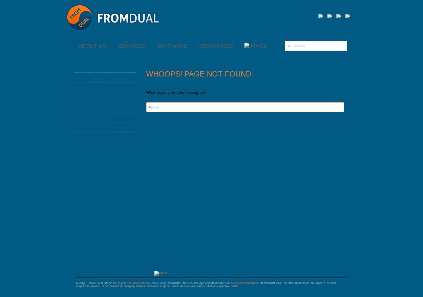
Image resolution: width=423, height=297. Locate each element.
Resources (215, 46)
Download (93, 117)
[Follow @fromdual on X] (160, 272)
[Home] (113, 34)
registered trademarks (132, 283)
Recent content (102, 127)
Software (172, 46)
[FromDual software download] (255, 46)
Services (131, 46)
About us (92, 46)
